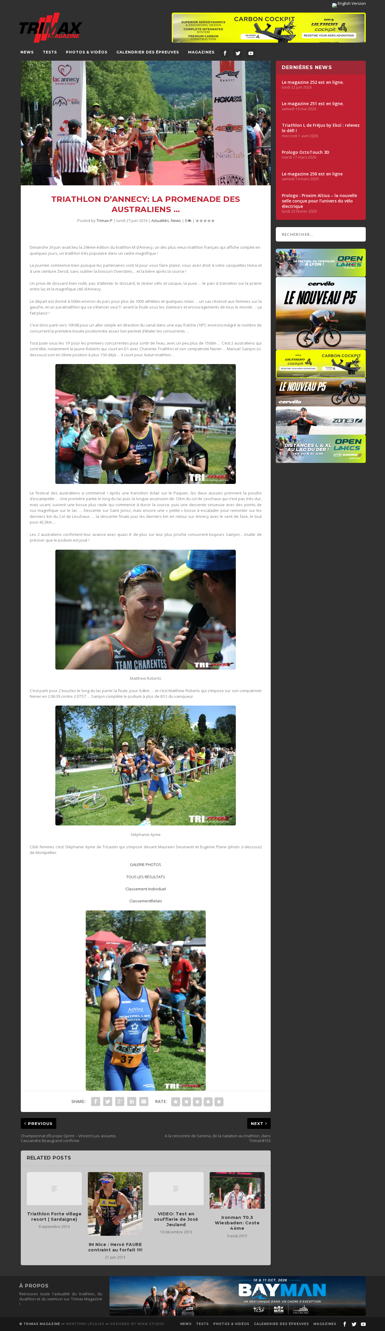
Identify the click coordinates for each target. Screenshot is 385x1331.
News (27, 52)
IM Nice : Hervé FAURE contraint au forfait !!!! (115, 1247)
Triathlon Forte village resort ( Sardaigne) (54, 1216)
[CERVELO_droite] (321, 403)
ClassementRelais (145, 901)
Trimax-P (104, 220)
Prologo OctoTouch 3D (305, 152)
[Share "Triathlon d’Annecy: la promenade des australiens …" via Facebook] (96, 1101)
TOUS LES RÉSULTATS (145, 877)
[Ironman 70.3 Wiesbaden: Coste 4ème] (237, 1190)
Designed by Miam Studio (137, 1324)
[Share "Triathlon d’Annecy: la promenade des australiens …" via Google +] (120, 1101)
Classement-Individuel (145, 889)
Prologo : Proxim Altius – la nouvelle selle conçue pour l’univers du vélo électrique (319, 201)
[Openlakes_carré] (321, 273)
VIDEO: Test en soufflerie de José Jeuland (176, 1219)
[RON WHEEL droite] (321, 375)
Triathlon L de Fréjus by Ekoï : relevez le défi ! (321, 128)
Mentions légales (85, 1324)
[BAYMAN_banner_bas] (237, 1314)
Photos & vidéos (86, 52)
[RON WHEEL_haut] (269, 31)
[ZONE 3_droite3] (321, 431)
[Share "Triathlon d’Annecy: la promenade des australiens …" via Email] (144, 1101)
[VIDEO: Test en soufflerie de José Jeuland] (176, 1188)
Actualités (160, 220)
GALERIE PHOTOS (145, 864)
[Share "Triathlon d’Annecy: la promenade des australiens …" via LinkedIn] (132, 1101)
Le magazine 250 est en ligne (312, 174)
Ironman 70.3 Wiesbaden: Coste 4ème (237, 1223)
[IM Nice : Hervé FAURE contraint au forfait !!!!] (115, 1203)
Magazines (201, 52)
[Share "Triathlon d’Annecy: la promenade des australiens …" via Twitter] (108, 1101)
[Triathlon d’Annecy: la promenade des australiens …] (146, 123)
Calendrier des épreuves (147, 52)
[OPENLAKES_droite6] (321, 460)
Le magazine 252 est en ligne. (313, 82)
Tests (50, 52)
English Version (351, 3)
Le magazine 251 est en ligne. (313, 103)
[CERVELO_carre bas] (321, 347)
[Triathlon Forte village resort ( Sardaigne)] (54, 1188)
